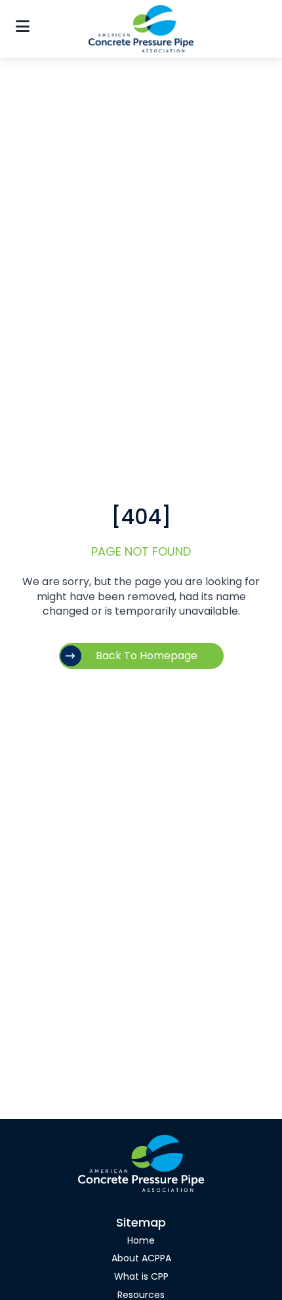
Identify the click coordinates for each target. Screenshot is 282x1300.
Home (141, 1241)
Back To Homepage (146, 656)
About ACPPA (141, 1259)
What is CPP (141, 1277)
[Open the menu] (23, 29)
